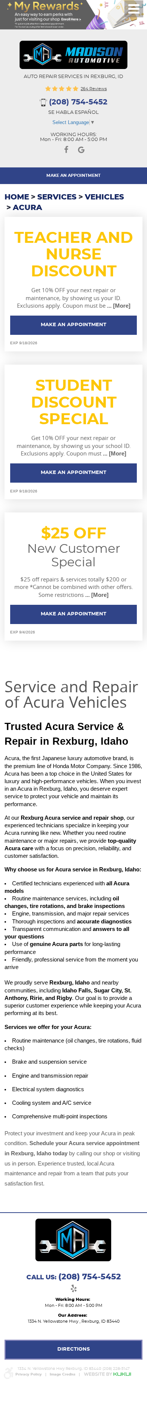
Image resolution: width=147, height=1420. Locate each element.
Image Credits (62, 1374)
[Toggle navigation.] (133, 8)
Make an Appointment (73, 324)
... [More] (118, 306)
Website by (107, 1374)
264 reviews (94, 89)
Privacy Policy (28, 1374)
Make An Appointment (73, 175)
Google (81, 151)
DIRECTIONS (73, 1349)
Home (17, 197)
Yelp (73, 1290)
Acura (27, 208)
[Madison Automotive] (73, 55)
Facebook (66, 151)
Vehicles (104, 197)
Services (57, 197)
